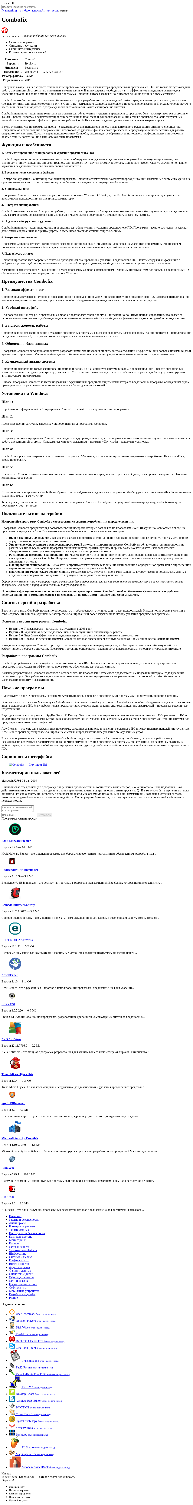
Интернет (15, 1216)
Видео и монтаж (19, 1263)
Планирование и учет (23, 1284)
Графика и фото (19, 1260)
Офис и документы (21, 1277)
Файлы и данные (20, 1270)
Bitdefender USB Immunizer (20, 869)
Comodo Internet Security (18, 904)
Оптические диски (21, 1274)
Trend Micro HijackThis (17, 1074)
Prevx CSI (8, 1004)
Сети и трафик (18, 1280)
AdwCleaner (10, 975)
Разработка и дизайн (22, 1294)
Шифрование (17, 1253)
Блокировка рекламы (22, 1226)
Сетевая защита (19, 1246)
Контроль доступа (20, 1236)
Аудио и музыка (19, 1267)
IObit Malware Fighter (16, 840)
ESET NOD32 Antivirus (17, 940)
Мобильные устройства (24, 1290)
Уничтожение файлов (23, 1250)
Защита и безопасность (26, 10)
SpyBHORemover (13, 1103)
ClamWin (8, 1168)
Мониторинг (17, 1240)
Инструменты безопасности (27, 1233)
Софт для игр (17, 1287)
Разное (13, 1297)
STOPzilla (8, 1197)
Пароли (14, 1243)
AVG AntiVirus (11, 1039)
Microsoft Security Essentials (20, 1138)
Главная (7, 10)
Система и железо (20, 1257)
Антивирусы (49, 10)
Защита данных (19, 1229)
